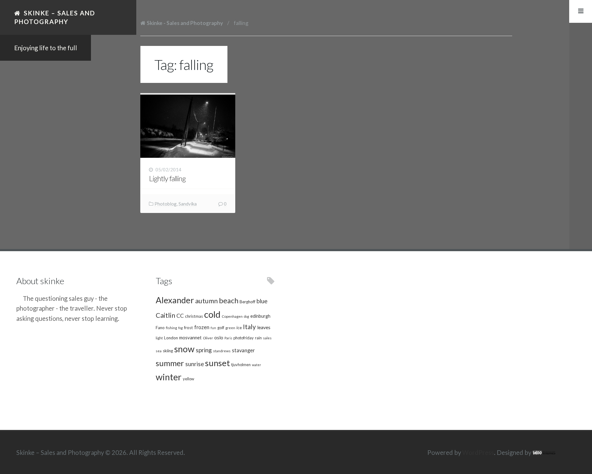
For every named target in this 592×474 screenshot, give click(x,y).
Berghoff (247, 301)
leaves (263, 327)
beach (228, 300)
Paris (228, 338)
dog (246, 316)
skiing (168, 350)
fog (180, 328)
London (171, 337)
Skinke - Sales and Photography (185, 23)
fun (213, 328)
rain (258, 337)
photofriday (243, 337)
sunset (217, 363)
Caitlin (165, 315)
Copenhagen (232, 316)
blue (262, 300)
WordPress (478, 452)
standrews (222, 351)
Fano (160, 327)
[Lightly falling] (187, 126)
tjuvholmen (241, 364)
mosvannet (190, 337)
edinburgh (260, 316)
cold (212, 314)
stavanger (243, 350)
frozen (201, 327)
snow (184, 349)
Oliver (208, 338)
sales (267, 338)
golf (220, 327)
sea (159, 351)
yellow (188, 378)
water (256, 365)
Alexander (175, 300)
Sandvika (188, 203)
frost (188, 327)
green (230, 327)
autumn (206, 301)
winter (169, 376)
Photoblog (165, 203)
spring (204, 349)
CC (180, 316)
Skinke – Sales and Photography (54, 17)
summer (170, 363)
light (159, 338)
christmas (194, 316)
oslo (218, 337)
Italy (249, 326)
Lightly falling (167, 178)
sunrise (194, 364)
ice (239, 327)
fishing (171, 327)
